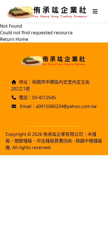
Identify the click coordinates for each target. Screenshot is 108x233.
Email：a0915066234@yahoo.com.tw (58, 106)
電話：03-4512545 (37, 97)
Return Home (14, 39)
